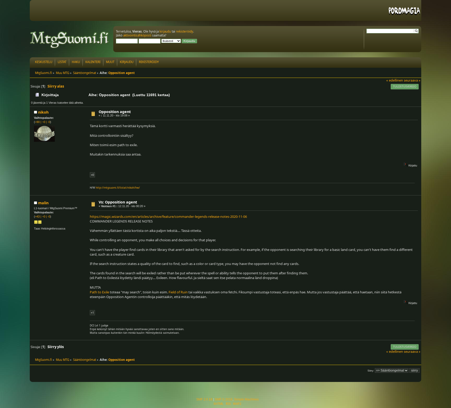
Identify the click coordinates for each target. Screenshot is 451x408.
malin (43, 202)
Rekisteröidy (149, 62)
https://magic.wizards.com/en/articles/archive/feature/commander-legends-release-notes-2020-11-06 (168, 216)
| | (42, 121)
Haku (76, 62)
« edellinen (394, 80)
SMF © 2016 (224, 399)
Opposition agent (115, 111)
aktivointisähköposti (137, 35)
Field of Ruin (178, 292)
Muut (110, 62)
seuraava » (412, 80)
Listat (62, 62)
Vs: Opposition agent (118, 202)
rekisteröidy (184, 31)
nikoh (43, 112)
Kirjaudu (126, 62)
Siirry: (370, 370)
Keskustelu (43, 62)
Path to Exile (99, 292)
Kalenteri (92, 62)
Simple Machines (246, 399)
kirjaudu (165, 31)
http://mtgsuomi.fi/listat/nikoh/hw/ (118, 187)
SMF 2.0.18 (204, 399)
